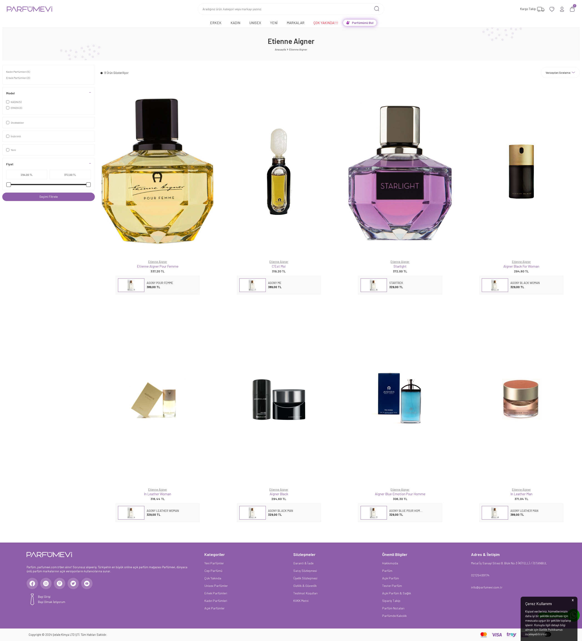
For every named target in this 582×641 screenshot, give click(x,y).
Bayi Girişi (44, 596)
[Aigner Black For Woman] (521, 171)
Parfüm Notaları (393, 608)
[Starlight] (400, 171)
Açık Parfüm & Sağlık (396, 593)
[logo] (29, 9)
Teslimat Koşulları (305, 593)
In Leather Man (521, 494)
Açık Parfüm (390, 578)
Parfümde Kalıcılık (394, 616)
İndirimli (16, 136)
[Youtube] (86, 583)
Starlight (400, 266)
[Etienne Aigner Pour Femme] (158, 171)
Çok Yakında (212, 578)
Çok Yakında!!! (326, 22)
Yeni (274, 22)
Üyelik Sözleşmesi (305, 578)
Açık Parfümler (214, 608)
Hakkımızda (390, 563)
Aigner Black (279, 494)
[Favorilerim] (552, 9)
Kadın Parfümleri (18, 71)
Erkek (215, 22)
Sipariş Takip (391, 601)
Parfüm (387, 571)
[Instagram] (45, 583)
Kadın (235, 22)
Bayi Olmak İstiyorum (51, 602)
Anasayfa (280, 49)
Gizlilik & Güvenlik (305, 586)
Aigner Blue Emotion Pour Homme (400, 494)
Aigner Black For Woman (521, 266)
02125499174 (480, 575)
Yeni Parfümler (214, 563)
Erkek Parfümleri (18, 77)
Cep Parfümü (213, 571)
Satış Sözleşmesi (305, 571)
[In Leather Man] (521, 399)
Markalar (295, 22)
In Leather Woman (157, 494)
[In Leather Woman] (158, 399)
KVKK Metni (301, 601)
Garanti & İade (303, 563)
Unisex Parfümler (216, 586)
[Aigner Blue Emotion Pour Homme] (400, 399)
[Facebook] (32, 583)
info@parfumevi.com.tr (486, 587)
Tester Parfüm (392, 586)
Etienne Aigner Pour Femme (157, 266)
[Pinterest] (59, 583)
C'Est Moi (279, 266)
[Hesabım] (562, 9)
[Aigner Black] (279, 399)
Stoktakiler (17, 122)
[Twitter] (73, 583)
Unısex (255, 22)
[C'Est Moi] (279, 171)
